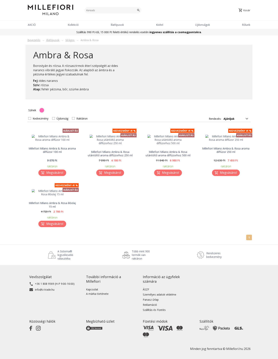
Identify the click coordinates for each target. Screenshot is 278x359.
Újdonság (62, 118)
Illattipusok (117, 25)
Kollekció (73, 25)
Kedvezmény (40, 118)
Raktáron (82, 118)
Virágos (70, 40)
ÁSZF (146, 289)
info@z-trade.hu (44, 289)
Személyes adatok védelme (159, 294)
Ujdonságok (202, 25)
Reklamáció (150, 305)
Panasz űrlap (151, 299)
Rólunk (246, 25)
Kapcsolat (92, 289)
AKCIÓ (32, 25)
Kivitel (159, 25)
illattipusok (52, 40)
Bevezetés (33, 40)
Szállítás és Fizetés (154, 310)
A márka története (97, 294)
